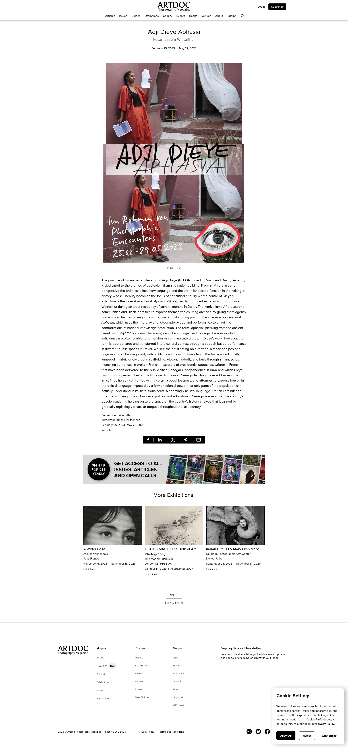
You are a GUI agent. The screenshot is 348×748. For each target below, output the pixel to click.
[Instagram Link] (249, 731)
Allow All (286, 736)
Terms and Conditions (172, 732)
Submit (231, 16)
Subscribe (277, 7)
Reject (307, 736)
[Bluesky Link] (258, 731)
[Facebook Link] (267, 731)
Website (107, 430)
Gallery (167, 16)
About (219, 16)
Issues (123, 16)
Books (193, 16)
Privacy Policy (146, 732)
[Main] (174, 6)
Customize (329, 736)
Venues (206, 16)
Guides (135, 16)
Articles (110, 16)
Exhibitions (152, 16)
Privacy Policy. (325, 724)
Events (180, 16)
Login (261, 7)
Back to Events (174, 602)
